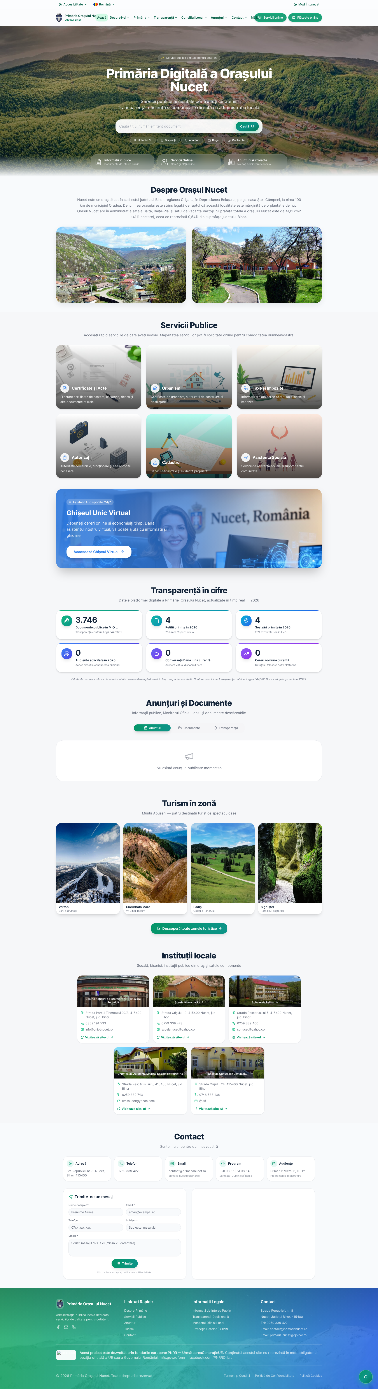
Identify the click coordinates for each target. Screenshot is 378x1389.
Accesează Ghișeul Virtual (96, 552)
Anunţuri (217, 17)
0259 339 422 (128, 1171)
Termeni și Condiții (237, 1375)
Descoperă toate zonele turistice (189, 928)
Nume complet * (78, 1205)
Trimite (127, 1263)
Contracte (238, 140)
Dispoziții (170, 140)
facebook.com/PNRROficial (211, 1357)
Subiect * (132, 1220)
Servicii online (273, 17)
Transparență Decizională (210, 1316)
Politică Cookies (310, 1375)
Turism (129, 1329)
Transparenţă (164, 17)
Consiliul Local (192, 17)
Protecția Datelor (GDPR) (210, 1329)
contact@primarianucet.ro (187, 1171)
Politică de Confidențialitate (274, 1375)
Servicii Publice (135, 1316)
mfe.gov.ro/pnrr (173, 1357)
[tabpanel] (189, 760)
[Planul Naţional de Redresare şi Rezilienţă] (66, 1355)
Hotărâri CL (145, 140)
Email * (130, 1205)
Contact (237, 17)
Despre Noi (118, 17)
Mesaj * (73, 1235)
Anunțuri (194, 140)
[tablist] (189, 728)
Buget (215, 140)
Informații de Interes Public (211, 1310)
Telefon (73, 1220)
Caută (244, 126)
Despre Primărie (135, 1310)
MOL (254, 17)
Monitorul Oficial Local (208, 1323)
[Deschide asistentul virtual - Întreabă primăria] (366, 1377)
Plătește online (307, 17)
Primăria (140, 17)
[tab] (152, 727)
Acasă (101, 17)
